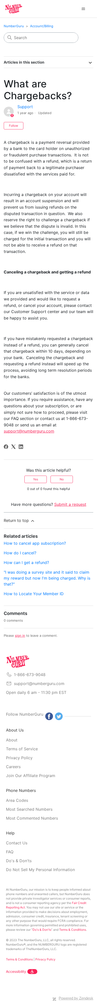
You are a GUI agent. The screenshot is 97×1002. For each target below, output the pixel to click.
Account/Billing (41, 26)
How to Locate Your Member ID (34, 593)
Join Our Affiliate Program (30, 775)
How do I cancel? (20, 552)
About (11, 739)
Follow (13, 125)
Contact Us (16, 842)
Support (25, 106)
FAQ (9, 851)
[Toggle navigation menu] (83, 9)
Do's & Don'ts (19, 860)
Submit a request (70, 504)
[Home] (13, 8)
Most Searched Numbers (29, 809)
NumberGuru (14, 26)
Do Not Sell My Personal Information (40, 869)
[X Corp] (13, 446)
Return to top (17, 520)
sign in (20, 635)
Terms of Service (22, 748)
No (62, 479)
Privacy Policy (19, 757)
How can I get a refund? (26, 562)
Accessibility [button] (16, 971)
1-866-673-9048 (30, 674)
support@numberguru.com (39, 683)
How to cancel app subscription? (35, 543)
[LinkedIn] (21, 446)
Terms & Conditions (72, 929)
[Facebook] (6, 446)
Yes (35, 479)
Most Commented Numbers (32, 818)
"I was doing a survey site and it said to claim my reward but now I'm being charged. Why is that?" (47, 578)
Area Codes (17, 800)
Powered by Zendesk (76, 998)
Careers (13, 766)
